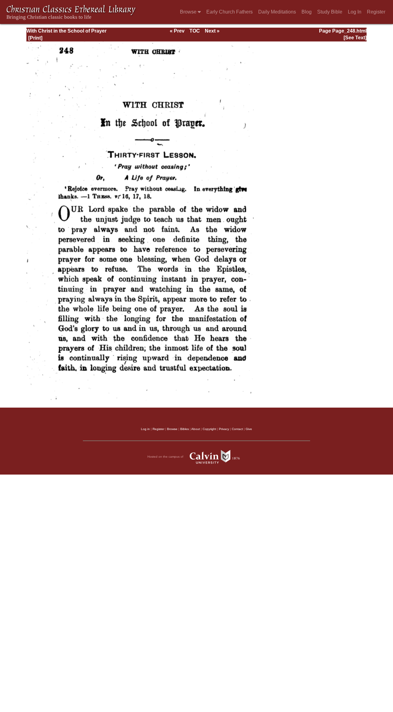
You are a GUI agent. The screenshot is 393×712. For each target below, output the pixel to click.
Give (249, 429)
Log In (354, 11)
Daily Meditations (277, 11)
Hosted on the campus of (165, 456)
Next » (212, 30)
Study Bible (329, 11)
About (195, 429)
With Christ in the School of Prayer (66, 30)
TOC (194, 30)
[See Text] (355, 37)
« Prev (177, 30)
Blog (307, 11)
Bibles (184, 429)
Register (376, 11)
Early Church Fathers (229, 11)
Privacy (224, 429)
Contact (237, 429)
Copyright (209, 429)
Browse (189, 11)
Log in (145, 429)
